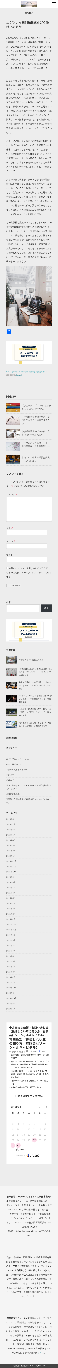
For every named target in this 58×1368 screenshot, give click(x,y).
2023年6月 (11, 1003)
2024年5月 (11, 961)
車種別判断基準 (13, 794)
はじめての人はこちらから (17, 759)
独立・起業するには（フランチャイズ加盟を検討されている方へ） (29, 787)
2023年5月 (11, 1009)
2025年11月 (11, 866)
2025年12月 (11, 861)
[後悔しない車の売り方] (29, 3)
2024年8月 (11, 945)
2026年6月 (11, 830)
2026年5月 (11, 835)
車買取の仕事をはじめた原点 (31, 660)
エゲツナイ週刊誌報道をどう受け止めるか (33, 372)
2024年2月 (11, 977)
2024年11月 (11, 930)
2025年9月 (11, 877)
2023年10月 (11, 998)
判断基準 (10, 775)
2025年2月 (11, 914)
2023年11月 (11, 993)
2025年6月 (11, 893)
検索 (8, 602)
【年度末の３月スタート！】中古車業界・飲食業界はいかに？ (36, 446)
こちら (40, 1353)
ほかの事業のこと (13, 764)
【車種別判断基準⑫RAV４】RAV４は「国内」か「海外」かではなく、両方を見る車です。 (35, 712)
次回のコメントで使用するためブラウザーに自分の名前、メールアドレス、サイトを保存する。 (29, 572)
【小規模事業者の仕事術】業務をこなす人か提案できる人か (36, 420)
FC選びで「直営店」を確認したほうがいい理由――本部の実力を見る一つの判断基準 (35, 698)
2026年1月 (11, 856)
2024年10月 (11, 935)
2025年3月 (11, 909)
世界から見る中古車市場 (16, 770)
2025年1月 (11, 919)
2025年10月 (11, 872)
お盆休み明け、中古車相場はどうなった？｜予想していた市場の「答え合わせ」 (35, 685)
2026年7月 (11, 824)
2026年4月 (11, 840)
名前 (9, 528)
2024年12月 (11, 924)
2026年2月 (11, 851)
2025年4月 (11, 903)
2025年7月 (11, 888)
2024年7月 (11, 951)
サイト (9, 555)
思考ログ (29, 13)
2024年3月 (11, 972)
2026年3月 (11, 845)
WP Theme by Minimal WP (37, 1366)
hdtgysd (19, 375)
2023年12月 (11, 988)
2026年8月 (11, 819)
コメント (12, 494)
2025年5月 (11, 898)
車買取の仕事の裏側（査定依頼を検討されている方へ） (28, 801)
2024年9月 (11, 940)
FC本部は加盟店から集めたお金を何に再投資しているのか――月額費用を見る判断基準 (35, 672)
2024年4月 (11, 967)
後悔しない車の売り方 (21, 1366)
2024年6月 (11, 956)
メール (11, 541)
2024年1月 (11, 982)
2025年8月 (11, 882)
